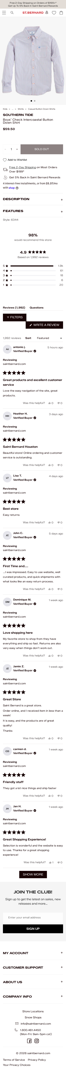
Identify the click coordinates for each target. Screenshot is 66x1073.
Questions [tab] (36, 308)
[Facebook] (29, 1041)
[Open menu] (3, 12)
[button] (33, 266)
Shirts (21, 109)
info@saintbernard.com (36, 1023)
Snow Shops (33, 1017)
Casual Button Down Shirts (41, 109)
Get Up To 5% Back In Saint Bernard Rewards (33, 5)
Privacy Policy (37, 1059)
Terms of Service (14, 1059)
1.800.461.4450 (30, 1030)
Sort (28, 338)
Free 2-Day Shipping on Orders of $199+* (33, 2)
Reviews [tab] (14, 308)
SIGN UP (33, 928)
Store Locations (33, 1011)
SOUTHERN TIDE (18, 115)
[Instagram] (36, 1041)
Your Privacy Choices (16, 1065)
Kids (5, 109)
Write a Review (48, 326)
